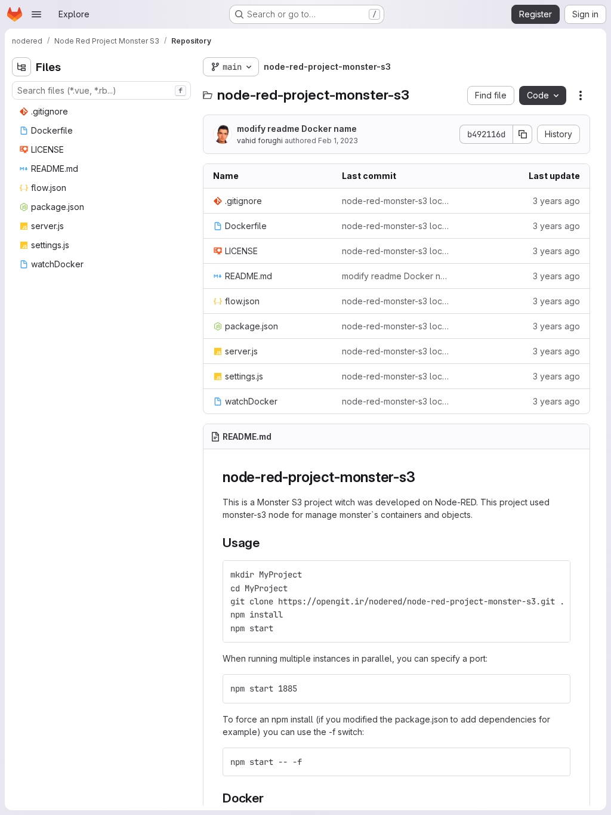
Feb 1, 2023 (338, 140)
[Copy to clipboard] (556, 574)
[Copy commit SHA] (522, 134)
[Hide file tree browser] (21, 66)
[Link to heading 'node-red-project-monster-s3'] (423, 477)
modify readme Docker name (297, 129)
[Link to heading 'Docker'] (270, 798)
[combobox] (101, 90)
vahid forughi (260, 140)
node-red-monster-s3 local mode (397, 201)
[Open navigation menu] (36, 14)
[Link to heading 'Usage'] (266, 542)
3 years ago (556, 201)
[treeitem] (102, 111)
